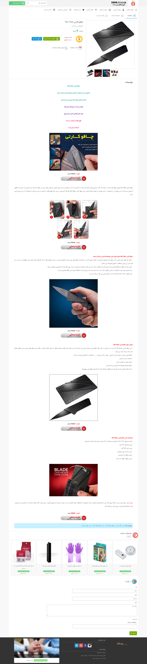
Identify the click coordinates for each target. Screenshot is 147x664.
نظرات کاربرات (100, 15)
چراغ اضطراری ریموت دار (125, 566)
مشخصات (129, 15)
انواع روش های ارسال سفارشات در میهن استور (93, 655)
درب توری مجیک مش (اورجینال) (100, 566)
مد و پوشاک (77, 10)
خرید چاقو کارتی (120, 526)
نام (136, 587)
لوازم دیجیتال (103, 10)
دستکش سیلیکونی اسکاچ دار (74, 566)
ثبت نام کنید (29, 660)
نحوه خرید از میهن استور (99, 658)
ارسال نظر (133, 633)
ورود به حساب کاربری (40, 660)
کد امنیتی (135, 619)
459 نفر (35, 38)
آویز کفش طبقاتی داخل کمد (49, 566)
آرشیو (129, 536)
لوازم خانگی (130, 10)
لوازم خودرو (90, 10)
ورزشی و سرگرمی (62, 10)
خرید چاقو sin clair (98, 526)
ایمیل (136, 594)
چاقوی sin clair (110, 526)
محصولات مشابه (115, 15)
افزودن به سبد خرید (49, 38)
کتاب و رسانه (47, 10)
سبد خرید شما (17, 3)
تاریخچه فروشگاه (101, 652)
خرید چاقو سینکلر (87, 526)
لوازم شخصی (117, 10)
